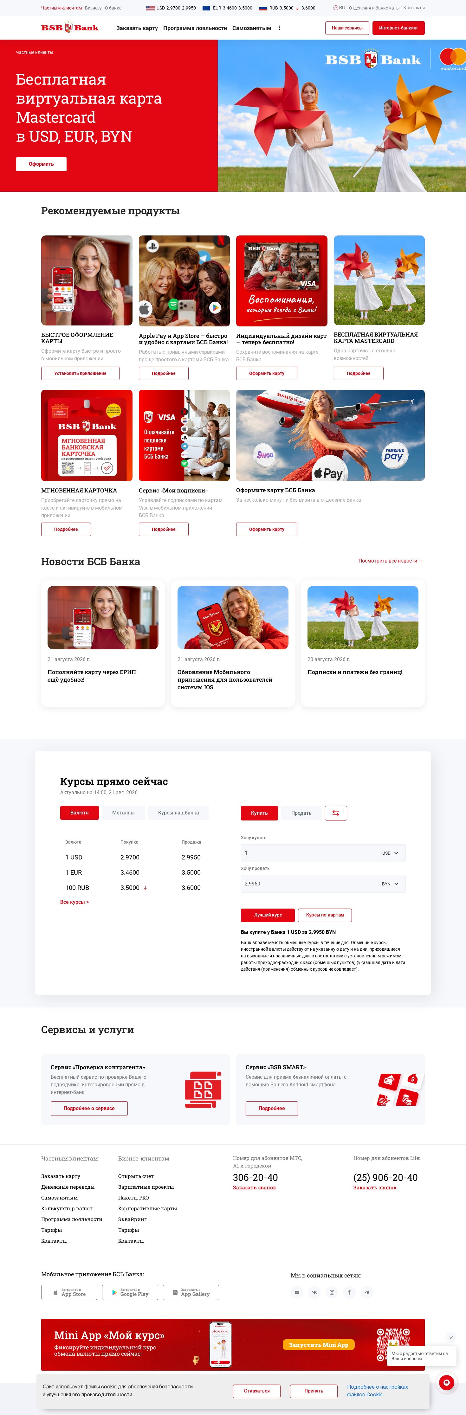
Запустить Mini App (318, 1344)
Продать (301, 813)
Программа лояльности (195, 28)
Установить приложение (80, 373)
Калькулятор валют (67, 1208)
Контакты (54, 1240)
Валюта (79, 813)
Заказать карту (137, 28)
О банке (113, 7)
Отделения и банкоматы (374, 7)
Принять (314, 1391)
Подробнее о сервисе (89, 1108)
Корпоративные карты (147, 1208)
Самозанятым (251, 28)
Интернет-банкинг (398, 27)
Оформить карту (266, 373)
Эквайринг (132, 1219)
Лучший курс (268, 915)
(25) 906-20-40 (385, 1177)
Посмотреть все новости (388, 561)
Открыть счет (136, 1176)
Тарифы (51, 1229)
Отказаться (257, 1391)
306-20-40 (255, 1177)
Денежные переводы (68, 1186)
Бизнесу (93, 7)
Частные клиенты (34, 52)
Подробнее (164, 373)
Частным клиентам (61, 7)
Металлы (123, 813)
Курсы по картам (325, 915)
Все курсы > (74, 902)
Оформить (41, 164)
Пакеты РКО (133, 1197)
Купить (259, 813)
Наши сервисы (347, 27)
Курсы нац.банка (178, 813)
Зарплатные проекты (146, 1186)
